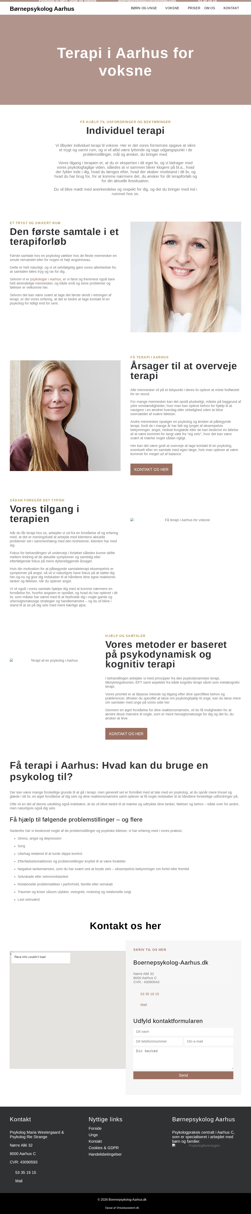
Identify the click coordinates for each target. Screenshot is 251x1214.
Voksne (172, 8)
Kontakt (231, 8)
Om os (209, 8)
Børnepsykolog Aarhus (42, 8)
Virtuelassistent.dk (127, 1207)
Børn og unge (144, 8)
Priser (194, 8)
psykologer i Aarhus (45, 279)
